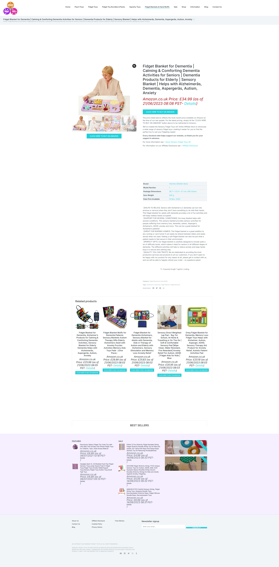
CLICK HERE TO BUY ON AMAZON (104, 136)
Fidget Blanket (165, 285)
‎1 (169, 187)
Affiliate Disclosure (190, 146)
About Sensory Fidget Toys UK (178, 142)
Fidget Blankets (175, 285)
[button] (153, 288)
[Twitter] (128, 553)
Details (190, 103)
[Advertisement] (135, 41)
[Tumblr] (136, 553)
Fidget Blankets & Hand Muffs (17, 21)
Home (5, 21)
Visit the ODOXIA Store (178, 184)
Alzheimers (150, 285)
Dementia (157, 285)
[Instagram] (132, 553)
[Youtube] (121, 553)
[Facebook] (125, 553)
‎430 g (171, 195)
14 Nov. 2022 (174, 199)
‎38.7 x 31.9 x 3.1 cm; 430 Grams (182, 191)
